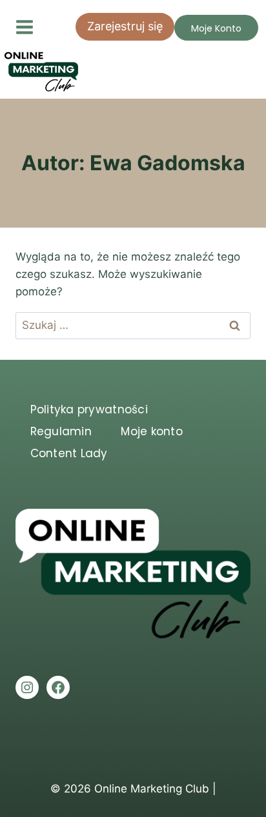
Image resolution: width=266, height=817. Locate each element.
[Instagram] (27, 687)
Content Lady (69, 453)
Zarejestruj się (125, 26)
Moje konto (152, 431)
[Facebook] (58, 687)
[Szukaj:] (133, 325)
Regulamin (61, 431)
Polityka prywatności (89, 409)
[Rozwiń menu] (31, 27)
